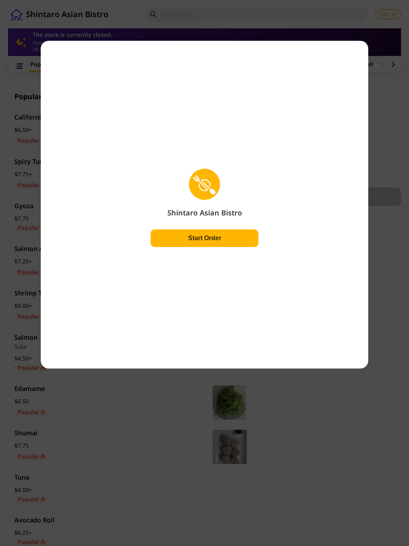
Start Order (204, 238)
